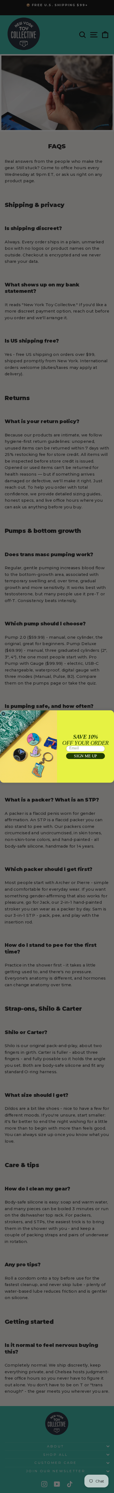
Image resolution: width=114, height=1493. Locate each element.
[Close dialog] (3, 714)
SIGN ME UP (85, 756)
